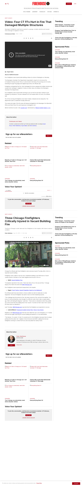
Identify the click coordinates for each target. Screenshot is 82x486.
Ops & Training (26, 11)
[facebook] (24, 38)
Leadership (34, 11)
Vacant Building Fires (17, 280)
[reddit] (30, 38)
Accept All (76, 483)
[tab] (8, 190)
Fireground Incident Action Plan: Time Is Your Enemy (30, 310)
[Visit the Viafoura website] (49, 196)
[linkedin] (26, 38)
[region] (28, 193)
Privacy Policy (39, 483)
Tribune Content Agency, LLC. (43, 107)
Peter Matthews (17, 125)
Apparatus (56, 11)
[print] (51, 38)
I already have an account (28, 206)
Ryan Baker (24, 125)
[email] (32, 38)
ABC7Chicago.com (27, 284)
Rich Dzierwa (33, 125)
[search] (8, 4)
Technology (42, 11)
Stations (49, 11)
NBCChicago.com (17, 307)
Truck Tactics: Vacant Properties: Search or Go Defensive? (27, 290)
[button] (6, 4)
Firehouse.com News (10, 33)
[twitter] (28, 38)
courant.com (24, 107)
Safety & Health (8, 18)
